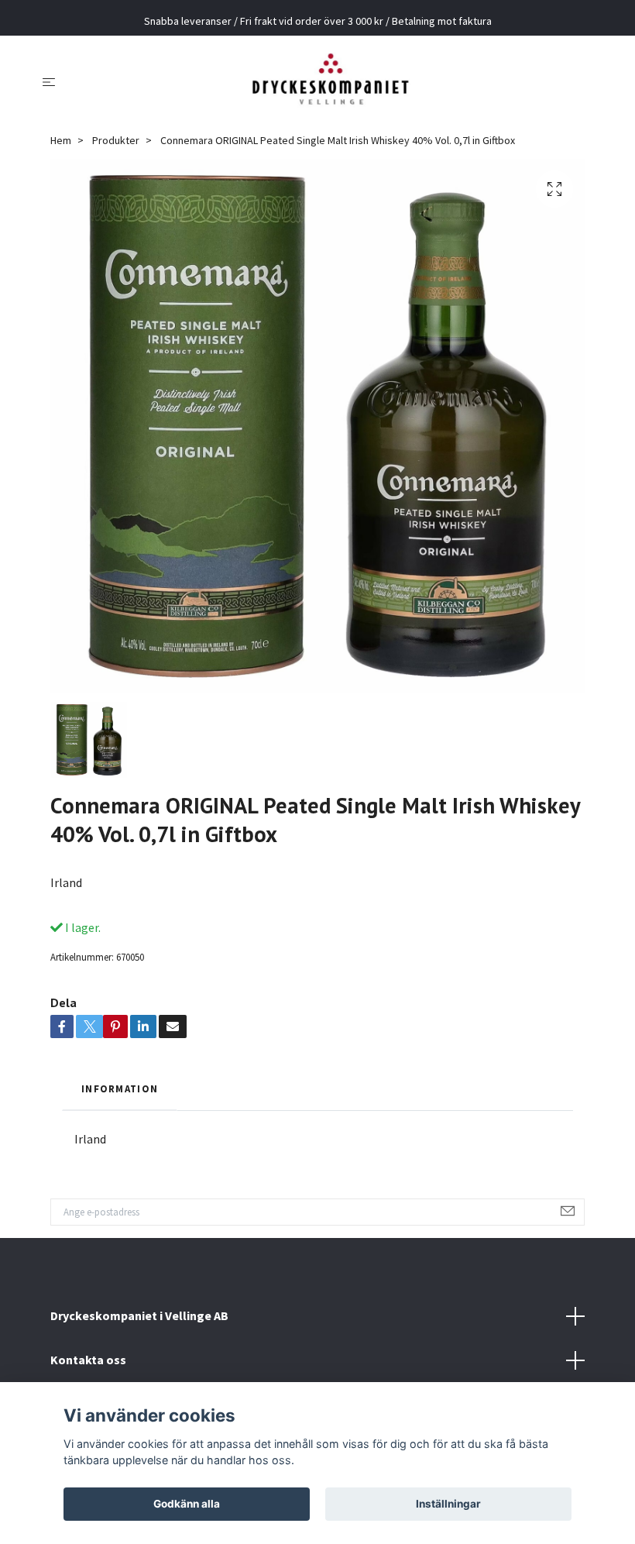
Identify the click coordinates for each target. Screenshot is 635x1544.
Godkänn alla (186, 1504)
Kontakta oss (88, 1359)
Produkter (115, 140)
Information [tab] (119, 1088)
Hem (60, 140)
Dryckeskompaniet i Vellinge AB (139, 1315)
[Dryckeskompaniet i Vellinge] (330, 80)
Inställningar (448, 1504)
